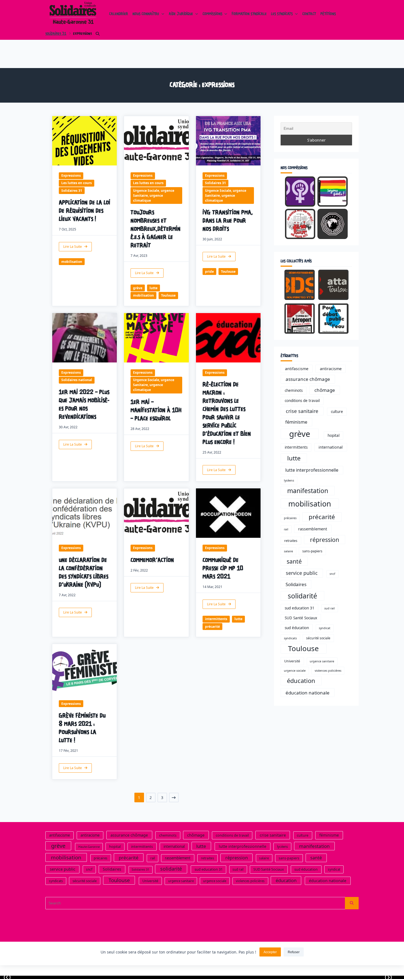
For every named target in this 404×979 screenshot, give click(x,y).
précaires (290, 518)
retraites (290, 540)
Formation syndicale (249, 14)
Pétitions (328, 14)
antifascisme (296, 368)
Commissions (212, 14)
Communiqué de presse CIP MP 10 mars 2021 (223, 568)
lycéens (289, 480)
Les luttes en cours (76, 183)
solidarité (302, 595)
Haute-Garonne (89, 847)
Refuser (294, 952)
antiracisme (331, 368)
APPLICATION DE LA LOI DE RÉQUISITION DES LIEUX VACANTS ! (84, 211)
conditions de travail (302, 400)
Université (292, 661)
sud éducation (297, 627)
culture (337, 411)
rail (286, 529)
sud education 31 (299, 608)
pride (209, 271)
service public (302, 573)
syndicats (290, 638)
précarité (212, 626)
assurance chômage (308, 379)
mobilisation (71, 261)
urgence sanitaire (322, 661)
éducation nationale (308, 693)
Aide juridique (181, 14)
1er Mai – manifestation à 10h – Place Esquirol (156, 410)
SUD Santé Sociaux (301, 617)
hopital (333, 435)
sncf (332, 574)
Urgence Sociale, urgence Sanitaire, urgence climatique (153, 195)
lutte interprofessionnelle (311, 470)
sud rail (329, 608)
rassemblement (312, 528)
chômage (324, 390)
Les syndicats (282, 14)
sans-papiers (312, 551)
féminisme (296, 422)
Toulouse (168, 295)
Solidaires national (76, 380)
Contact (309, 14)
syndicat (324, 628)
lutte (153, 288)
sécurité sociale (318, 638)
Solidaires (296, 584)
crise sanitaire (302, 411)
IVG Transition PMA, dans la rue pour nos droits (228, 221)
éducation (301, 681)
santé (294, 561)
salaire (288, 551)
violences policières (328, 671)
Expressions (71, 175)
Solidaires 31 (55, 34)
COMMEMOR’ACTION (152, 560)
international (331, 447)
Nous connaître (145, 14)
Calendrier (118, 14)
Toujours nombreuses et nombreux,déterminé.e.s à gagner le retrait (156, 229)
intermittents (216, 619)
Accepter (270, 952)
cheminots (294, 390)
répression (324, 540)
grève (137, 288)
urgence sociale (295, 671)
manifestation (307, 490)
